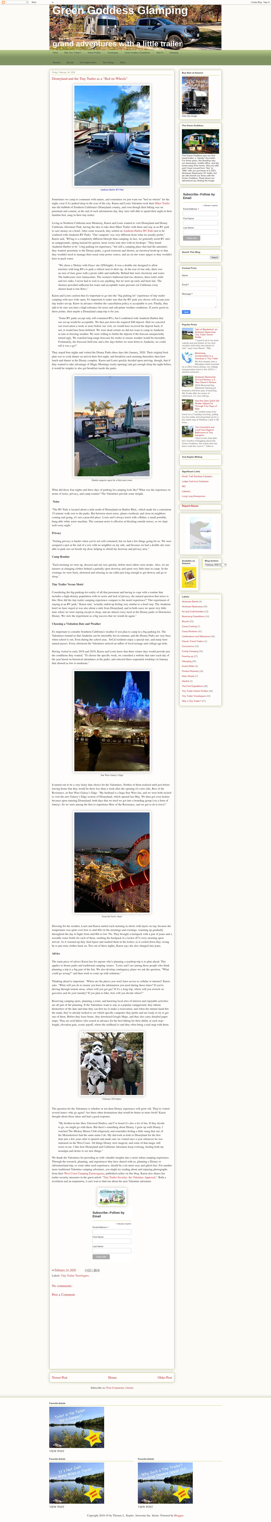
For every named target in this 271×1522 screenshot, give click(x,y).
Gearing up (187, 656)
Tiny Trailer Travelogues (75, 1275)
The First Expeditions (192, 686)
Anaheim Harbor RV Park (138, 231)
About (122, 62)
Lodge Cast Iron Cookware (195, 481)
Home (55, 52)
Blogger (178, 1515)
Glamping (174, 52)
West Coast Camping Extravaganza (84, 1173)
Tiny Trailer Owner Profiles (195, 691)
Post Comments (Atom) (119, 1387)
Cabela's (186, 491)
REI (184, 486)
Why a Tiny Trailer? (191, 701)
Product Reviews (190, 671)
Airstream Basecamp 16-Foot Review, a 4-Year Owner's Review (205, 380)
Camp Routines (189, 631)
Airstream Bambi (190, 601)
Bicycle (70, 62)
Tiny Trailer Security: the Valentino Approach (129, 1177)
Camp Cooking (189, 626)
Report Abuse (190, 505)
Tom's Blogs (108, 62)
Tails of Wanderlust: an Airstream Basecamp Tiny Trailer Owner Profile (206, 333)
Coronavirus (188, 646)
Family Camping (190, 651)
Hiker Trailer (162, 203)
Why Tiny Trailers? (72, 52)
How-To (160, 52)
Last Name (98, 1246)
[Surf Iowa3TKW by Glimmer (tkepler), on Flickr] (200, 551)
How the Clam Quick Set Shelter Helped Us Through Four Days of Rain (207, 404)
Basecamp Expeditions (193, 616)
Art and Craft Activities (193, 611)
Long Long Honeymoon (193, 496)
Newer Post (59, 1377)
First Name (98, 1237)
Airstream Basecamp (192, 606)
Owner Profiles (94, 52)
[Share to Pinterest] (98, 1270)
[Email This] (86, 1270)
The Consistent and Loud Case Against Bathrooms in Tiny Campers (204, 431)
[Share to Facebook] (95, 1270)
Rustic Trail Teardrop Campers (197, 476)
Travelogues (112, 52)
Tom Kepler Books (88, 62)
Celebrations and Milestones (196, 636)
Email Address (101, 1227)
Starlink (185, 681)
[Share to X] (92, 1270)
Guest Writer (188, 666)
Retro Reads (188, 676)
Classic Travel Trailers (193, 641)
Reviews (56, 62)
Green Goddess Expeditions (137, 52)
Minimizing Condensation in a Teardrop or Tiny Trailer (206, 356)
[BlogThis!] (89, 1270)
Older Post (165, 1377)
